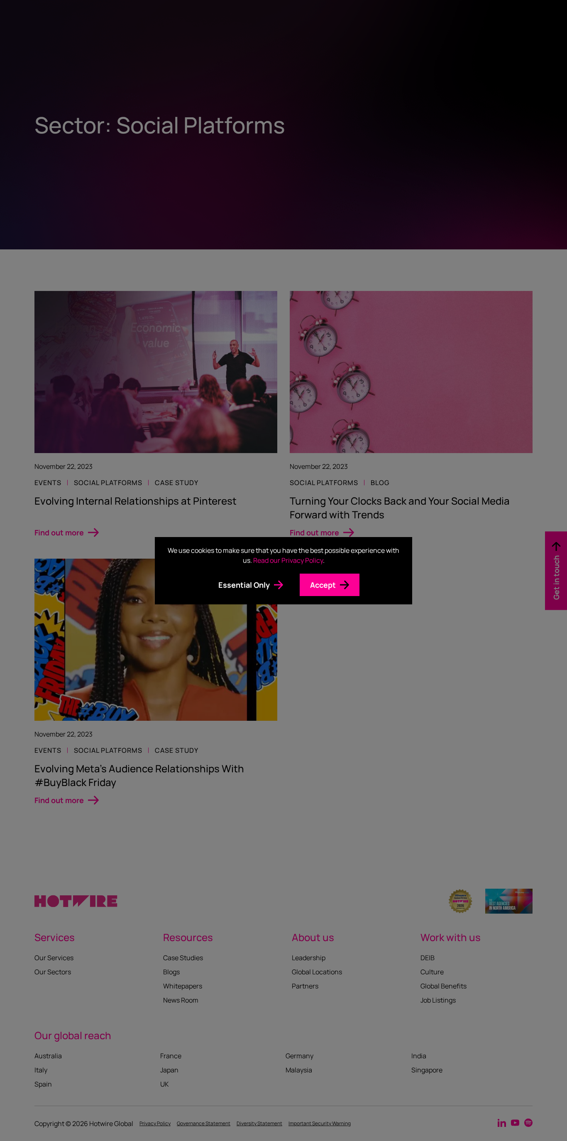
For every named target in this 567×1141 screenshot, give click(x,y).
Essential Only (244, 585)
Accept (323, 585)
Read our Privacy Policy (288, 560)
